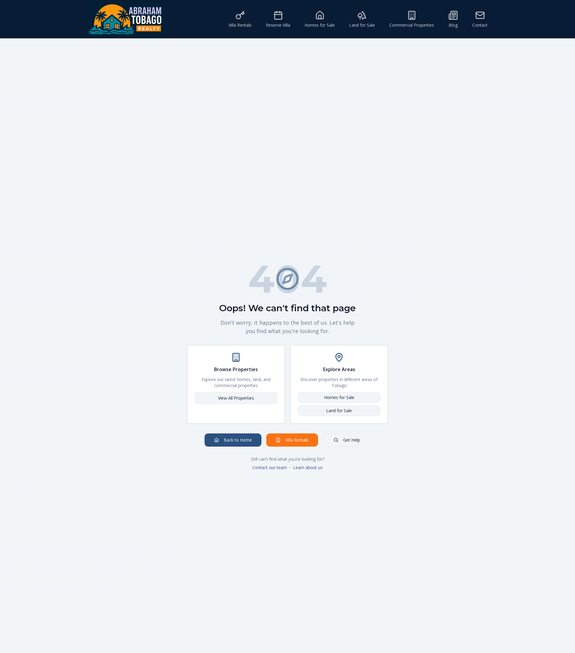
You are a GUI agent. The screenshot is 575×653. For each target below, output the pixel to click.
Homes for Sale (339, 397)
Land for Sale (339, 410)
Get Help (351, 440)
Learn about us (308, 467)
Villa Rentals (296, 440)
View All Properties (236, 398)
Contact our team (269, 467)
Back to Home (238, 440)
